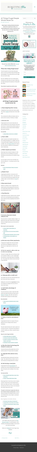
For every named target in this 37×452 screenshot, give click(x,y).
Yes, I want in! (29, 77)
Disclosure (22, 447)
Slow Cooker (25, 155)
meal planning (12, 365)
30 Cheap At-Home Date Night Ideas (10, 337)
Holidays (24, 140)
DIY (23, 129)
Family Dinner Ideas (26, 131)
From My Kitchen (26, 135)
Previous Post (4, 437)
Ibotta (7, 294)
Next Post (17, 437)
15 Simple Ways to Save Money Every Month (10, 402)
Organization (25, 146)
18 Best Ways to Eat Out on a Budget (10, 133)
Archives (24, 120)
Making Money (25, 142)
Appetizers (25, 118)
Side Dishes (25, 153)
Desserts (24, 127)
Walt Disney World (26, 157)
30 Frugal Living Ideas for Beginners (10, 401)
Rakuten (2, 294)
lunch (16, 178)
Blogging (24, 122)
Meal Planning (25, 144)
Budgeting (24, 124)
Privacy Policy (16, 447)
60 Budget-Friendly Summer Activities (10, 342)
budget (7, 111)
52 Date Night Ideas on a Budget (9, 336)
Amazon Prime (11, 143)
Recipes (24, 149)
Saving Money (25, 151)
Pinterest (9, 428)
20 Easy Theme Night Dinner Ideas (10, 378)
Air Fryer (24, 116)
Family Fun (25, 133)
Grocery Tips (25, 138)
